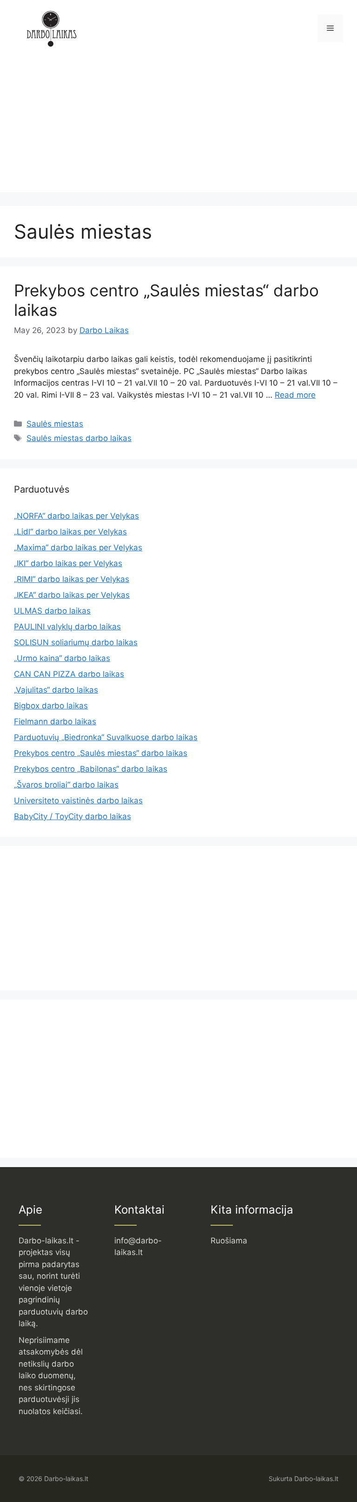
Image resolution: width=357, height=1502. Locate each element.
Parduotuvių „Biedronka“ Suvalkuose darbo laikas (106, 737)
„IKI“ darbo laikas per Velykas (68, 563)
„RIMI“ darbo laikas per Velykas (71, 579)
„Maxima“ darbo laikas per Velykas (78, 547)
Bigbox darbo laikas (51, 705)
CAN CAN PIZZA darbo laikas (69, 674)
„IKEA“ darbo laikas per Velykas (72, 595)
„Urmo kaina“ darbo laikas (62, 658)
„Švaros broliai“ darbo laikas (66, 784)
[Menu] (330, 28)
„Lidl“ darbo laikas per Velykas (70, 531)
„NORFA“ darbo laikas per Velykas (76, 516)
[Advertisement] (178, 127)
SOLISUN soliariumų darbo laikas (76, 642)
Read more (295, 395)
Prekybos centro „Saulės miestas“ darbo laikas (100, 753)
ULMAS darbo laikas (52, 610)
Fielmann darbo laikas (55, 721)
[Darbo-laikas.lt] (51, 28)
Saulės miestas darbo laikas (79, 438)
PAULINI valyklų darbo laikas (67, 626)
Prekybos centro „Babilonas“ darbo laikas (90, 769)
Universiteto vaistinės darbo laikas (78, 800)
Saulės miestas (54, 423)
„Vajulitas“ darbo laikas (56, 689)
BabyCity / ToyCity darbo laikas (72, 816)
